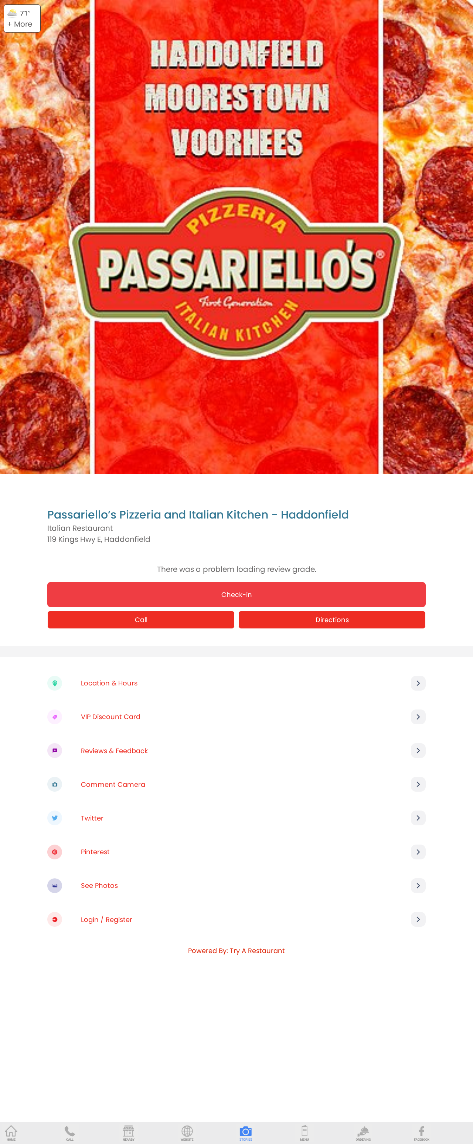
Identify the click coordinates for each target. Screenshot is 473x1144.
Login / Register (106, 919)
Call (141, 619)
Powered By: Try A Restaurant (236, 950)
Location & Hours (109, 683)
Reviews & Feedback (114, 750)
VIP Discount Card (110, 716)
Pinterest (95, 851)
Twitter (92, 818)
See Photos (99, 885)
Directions (332, 619)
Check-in (236, 594)
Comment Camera (113, 784)
